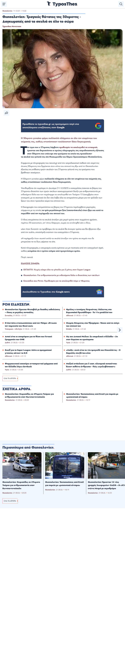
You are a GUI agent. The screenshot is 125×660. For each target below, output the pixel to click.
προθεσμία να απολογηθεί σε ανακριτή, (78, 147)
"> (50, 125)
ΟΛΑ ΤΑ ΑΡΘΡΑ (10, 378)
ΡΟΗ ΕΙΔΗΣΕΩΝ (15, 304)
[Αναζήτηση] (121, 4)
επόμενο (120, 330)
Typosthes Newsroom (11, 26)
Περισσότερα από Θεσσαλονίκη (27, 447)
